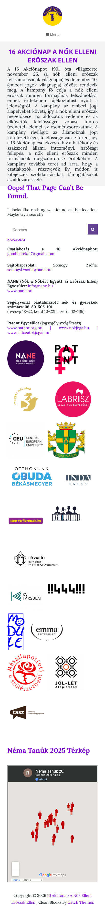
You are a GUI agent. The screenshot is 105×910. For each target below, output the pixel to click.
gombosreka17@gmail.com (30, 253)
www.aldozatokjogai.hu (28, 332)
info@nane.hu (40, 285)
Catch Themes (81, 902)
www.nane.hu (20, 290)
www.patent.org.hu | (33, 327)
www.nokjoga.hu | (78, 327)
